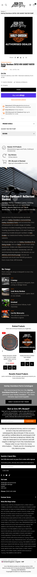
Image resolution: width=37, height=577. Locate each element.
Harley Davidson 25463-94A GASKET (27, 356)
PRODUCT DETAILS (8, 124)
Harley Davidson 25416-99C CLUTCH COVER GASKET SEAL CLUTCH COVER (10, 358)
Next (34, 351)
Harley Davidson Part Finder (18, 402)
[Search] (6, 4)
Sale (4, 333)
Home (3, 11)
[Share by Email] (26, 57)
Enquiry (5, 85)
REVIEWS (5, 134)
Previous (2, 351)
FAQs (19, 244)
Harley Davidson (6, 62)
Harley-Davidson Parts (10, 222)
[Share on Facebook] (15, 57)
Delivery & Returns (21, 82)
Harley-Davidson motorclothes (19, 220)
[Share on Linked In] (21, 57)
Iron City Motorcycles (24, 571)
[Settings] (30, 4)
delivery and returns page (11, 255)
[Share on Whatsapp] (23, 57)
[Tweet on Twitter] (18, 57)
